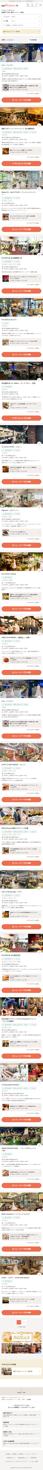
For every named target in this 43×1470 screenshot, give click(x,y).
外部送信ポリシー (11, 1457)
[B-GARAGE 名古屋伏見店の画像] (21, 943)
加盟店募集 (33, 1457)
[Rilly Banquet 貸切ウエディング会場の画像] (21, 816)
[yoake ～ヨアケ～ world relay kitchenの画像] (21, 1265)
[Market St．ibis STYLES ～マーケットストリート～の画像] (21, 180)
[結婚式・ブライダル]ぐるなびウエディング (13, 1397)
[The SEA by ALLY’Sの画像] (21, 307)
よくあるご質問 (34, 1461)
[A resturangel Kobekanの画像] (21, 1072)
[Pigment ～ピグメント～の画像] (21, 498)
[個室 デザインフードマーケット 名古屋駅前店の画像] (21, 116)
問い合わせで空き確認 (23, 163)
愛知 (23, 1399)
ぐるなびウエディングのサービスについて (16, 1461)
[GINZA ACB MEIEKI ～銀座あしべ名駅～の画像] (21, 625)
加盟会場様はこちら (23, 1457)
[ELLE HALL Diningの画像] (21, 561)
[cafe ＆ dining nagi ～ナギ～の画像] (21, 879)
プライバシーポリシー (31, 1454)
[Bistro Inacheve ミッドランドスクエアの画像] (21, 1202)
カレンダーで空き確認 (23, 100)
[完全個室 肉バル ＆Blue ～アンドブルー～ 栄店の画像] (21, 371)
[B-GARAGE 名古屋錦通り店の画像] (21, 245)
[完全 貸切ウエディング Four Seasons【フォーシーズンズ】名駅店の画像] (21, 1006)
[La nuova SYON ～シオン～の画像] (21, 434)
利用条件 (21, 1454)
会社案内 (8, 1454)
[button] (21, 1414)
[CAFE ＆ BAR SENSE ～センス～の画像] (21, 752)
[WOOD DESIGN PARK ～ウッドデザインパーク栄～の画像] (21, 1136)
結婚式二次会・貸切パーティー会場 (11, 1399)
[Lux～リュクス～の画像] (21, 52)
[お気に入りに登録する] (39, 62)
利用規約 (14, 1454)
